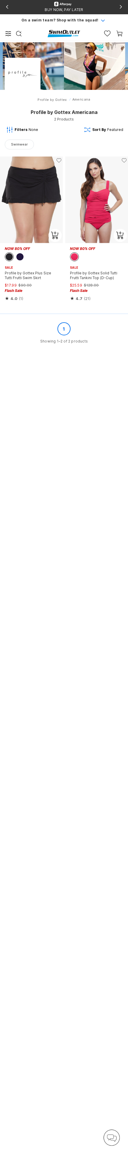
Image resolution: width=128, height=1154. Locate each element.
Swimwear (19, 144)
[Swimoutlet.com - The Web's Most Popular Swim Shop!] (64, 33)
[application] (111, 1137)
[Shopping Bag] (119, 33)
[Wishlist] (107, 33)
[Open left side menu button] (8, 33)
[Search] (18, 33)
